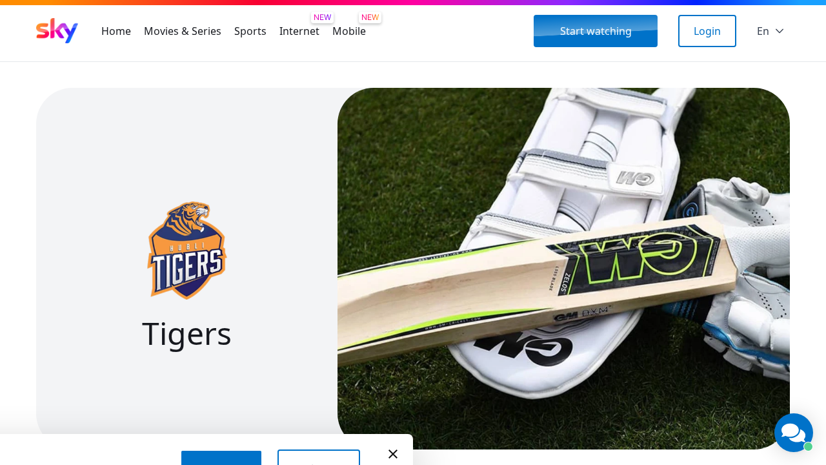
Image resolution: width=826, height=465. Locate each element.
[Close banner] (393, 454)
